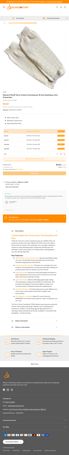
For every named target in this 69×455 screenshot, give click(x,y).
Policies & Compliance (50, 450)
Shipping (5, 110)
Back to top (34, 364)
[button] (65, 7)
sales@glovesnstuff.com (51, 356)
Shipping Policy (26, 450)
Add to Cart (34, 173)
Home (4, 22)
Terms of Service (37, 450)
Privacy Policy (6, 450)
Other (4, 92)
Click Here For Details (54, 2)
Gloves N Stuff (10, 447)
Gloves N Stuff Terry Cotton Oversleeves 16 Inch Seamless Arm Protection (22, 22)
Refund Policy (16, 450)
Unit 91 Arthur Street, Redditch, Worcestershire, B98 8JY (27, 409)
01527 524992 (10, 402)
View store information (12, 187)
